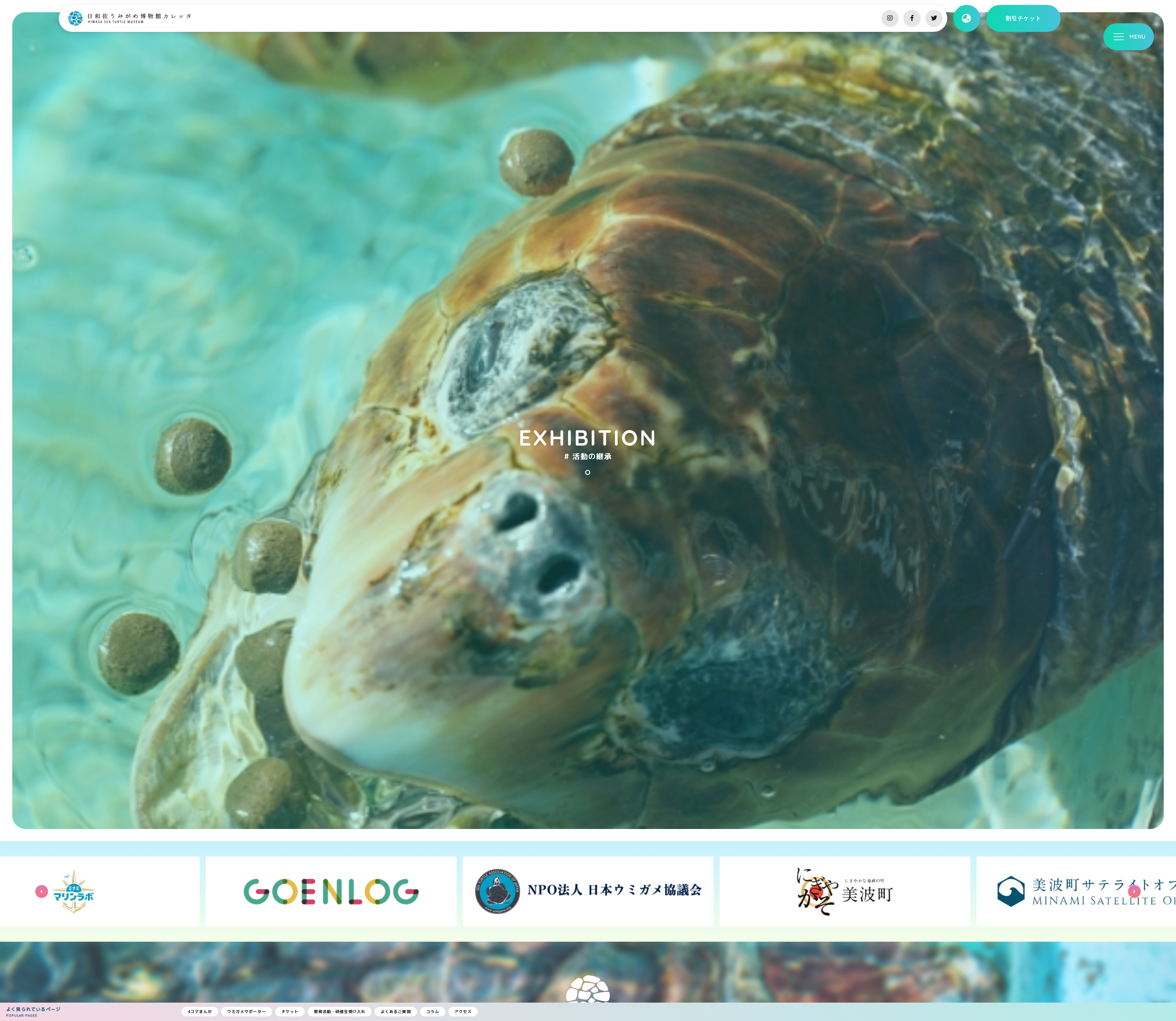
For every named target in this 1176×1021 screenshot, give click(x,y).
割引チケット (1024, 18)
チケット (290, 1011)
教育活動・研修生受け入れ (339, 1011)
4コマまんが (200, 1011)
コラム (432, 1011)
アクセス (463, 1011)
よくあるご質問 (396, 1011)
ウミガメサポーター (246, 1011)
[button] (41, 891)
